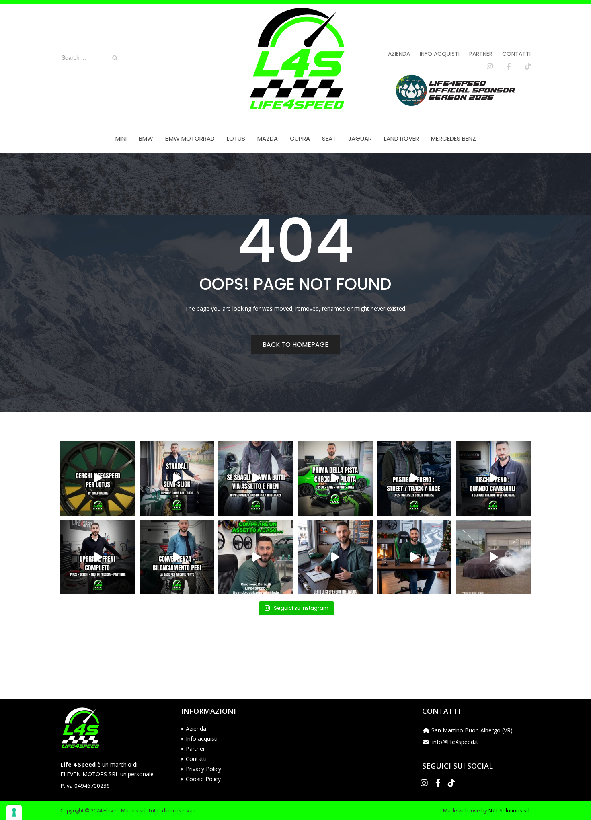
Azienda (399, 54)
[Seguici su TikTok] (528, 66)
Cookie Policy (203, 779)
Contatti (516, 54)
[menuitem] (121, 138)
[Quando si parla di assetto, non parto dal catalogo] (255, 557)
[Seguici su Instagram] (490, 66)
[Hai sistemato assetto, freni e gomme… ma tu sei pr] (335, 478)
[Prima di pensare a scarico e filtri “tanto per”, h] (335, 557)
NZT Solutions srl (508, 810)
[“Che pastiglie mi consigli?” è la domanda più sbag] (414, 478)
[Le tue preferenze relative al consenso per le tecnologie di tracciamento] (14, 812)
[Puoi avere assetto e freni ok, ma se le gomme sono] (255, 478)
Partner (480, 54)
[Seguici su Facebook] (509, 66)
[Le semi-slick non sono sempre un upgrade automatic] (177, 478)
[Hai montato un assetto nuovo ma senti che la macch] (177, 557)
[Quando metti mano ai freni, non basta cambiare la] (97, 557)
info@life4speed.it (455, 742)
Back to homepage (295, 344)
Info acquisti (440, 54)
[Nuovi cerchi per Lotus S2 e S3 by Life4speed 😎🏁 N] (97, 478)
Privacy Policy (203, 769)
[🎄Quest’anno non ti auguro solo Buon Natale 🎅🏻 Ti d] (414, 557)
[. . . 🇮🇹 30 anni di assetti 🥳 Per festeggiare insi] (493, 557)
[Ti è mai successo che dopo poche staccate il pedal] (493, 478)
